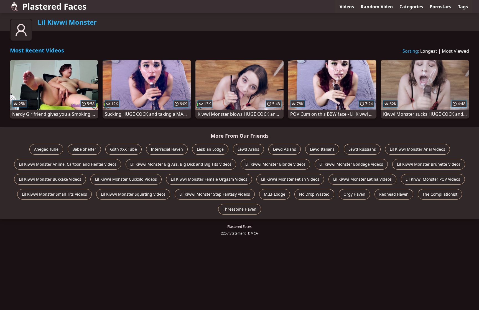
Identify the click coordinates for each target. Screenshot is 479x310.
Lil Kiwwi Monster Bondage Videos (351, 164)
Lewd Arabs (248, 149)
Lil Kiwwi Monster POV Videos (433, 179)
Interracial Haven (167, 149)
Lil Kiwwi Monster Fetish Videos (290, 179)
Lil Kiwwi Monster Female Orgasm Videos (209, 179)
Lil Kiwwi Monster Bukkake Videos (50, 179)
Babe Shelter (84, 149)
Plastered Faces (54, 6)
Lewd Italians (322, 149)
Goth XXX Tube (123, 149)
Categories (411, 7)
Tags (463, 7)
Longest (428, 51)
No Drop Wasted (314, 194)
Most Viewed (455, 51)
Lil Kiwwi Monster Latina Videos (362, 179)
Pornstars (440, 7)
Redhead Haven (394, 194)
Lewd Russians (362, 149)
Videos (347, 7)
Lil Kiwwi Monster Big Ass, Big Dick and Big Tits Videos (180, 164)
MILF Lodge (274, 194)
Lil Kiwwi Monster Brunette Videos (428, 164)
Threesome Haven (239, 209)
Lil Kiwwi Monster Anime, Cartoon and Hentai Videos (67, 164)
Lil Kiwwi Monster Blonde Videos (275, 164)
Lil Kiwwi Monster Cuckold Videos (126, 179)
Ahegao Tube (46, 149)
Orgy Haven (354, 194)
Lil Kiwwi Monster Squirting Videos (133, 194)
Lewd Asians (284, 149)
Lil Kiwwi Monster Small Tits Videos (54, 194)
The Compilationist (439, 194)
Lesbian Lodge (210, 149)
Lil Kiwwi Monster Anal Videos (417, 149)
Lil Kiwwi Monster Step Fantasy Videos (214, 194)
